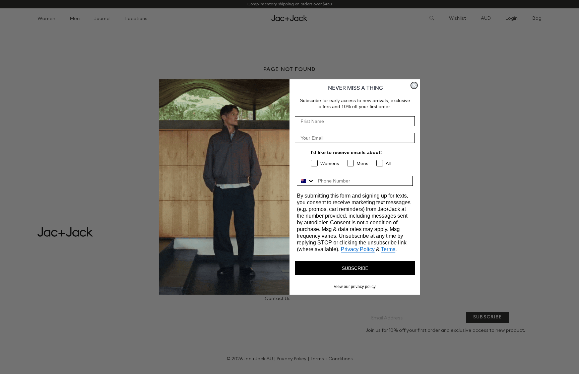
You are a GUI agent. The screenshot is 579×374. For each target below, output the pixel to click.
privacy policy (363, 286)
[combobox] (306, 180)
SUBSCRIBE (355, 268)
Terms (388, 249)
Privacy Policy (358, 249)
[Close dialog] (414, 85)
